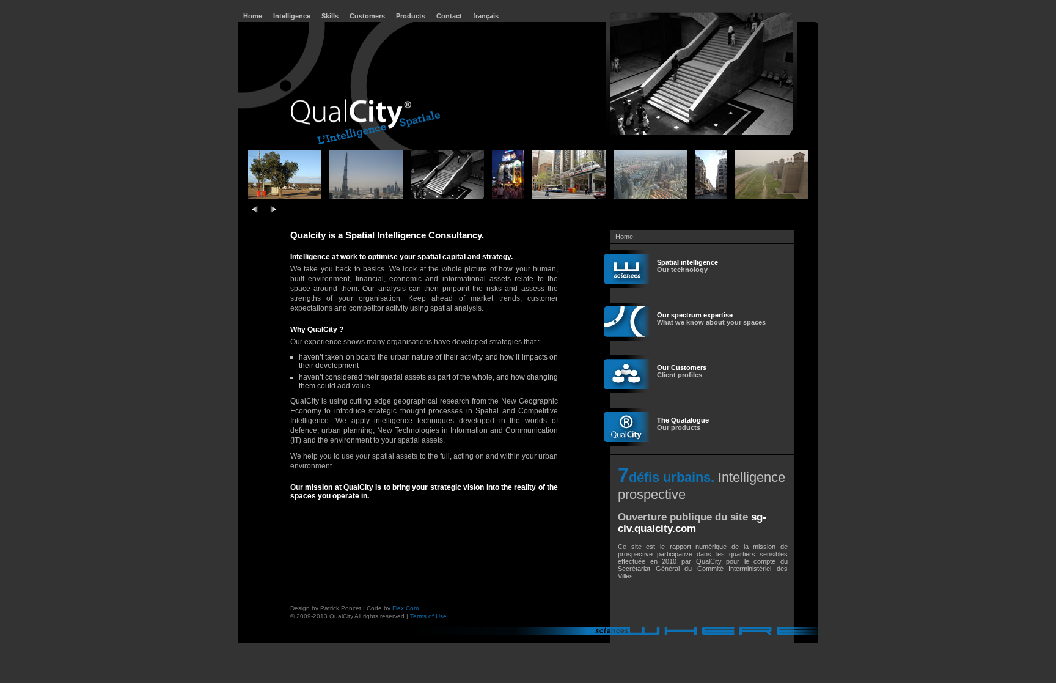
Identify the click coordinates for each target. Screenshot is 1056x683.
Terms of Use (428, 616)
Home (252, 16)
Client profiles (681, 371)
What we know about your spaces (711, 318)
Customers (367, 16)
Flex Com (405, 608)
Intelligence (291, 16)
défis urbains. (671, 477)
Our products (683, 423)
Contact (449, 16)
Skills (330, 16)
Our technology (687, 266)
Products (410, 16)
